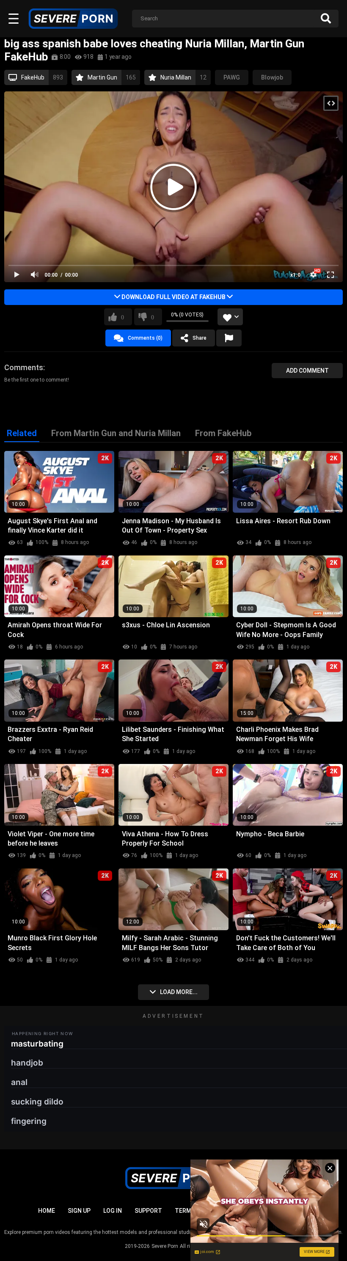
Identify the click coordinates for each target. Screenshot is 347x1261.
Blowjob (272, 77)
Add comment (307, 370)
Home (46, 1210)
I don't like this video (152, 317)
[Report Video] (229, 338)
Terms (185, 1210)
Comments (23, 367)
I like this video (122, 317)
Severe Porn (164, 1246)
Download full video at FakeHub (173, 297)
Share (200, 338)
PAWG (231, 77)
